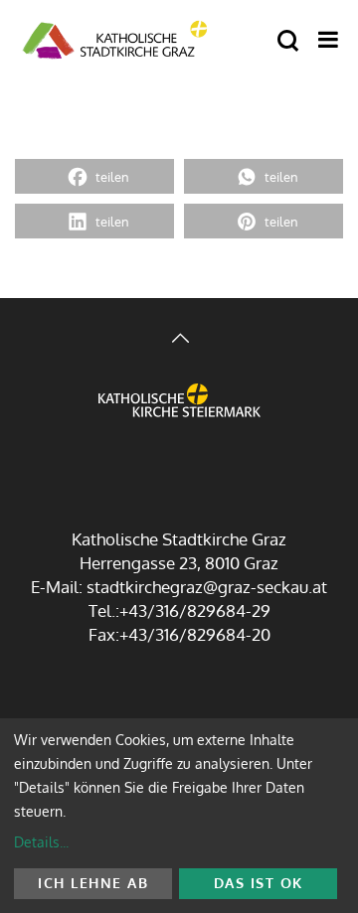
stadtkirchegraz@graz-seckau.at (207, 586)
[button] (94, 176)
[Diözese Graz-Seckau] (179, 417)
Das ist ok (258, 882)
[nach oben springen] (179, 340)
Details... (41, 842)
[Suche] (287, 41)
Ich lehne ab (93, 882)
